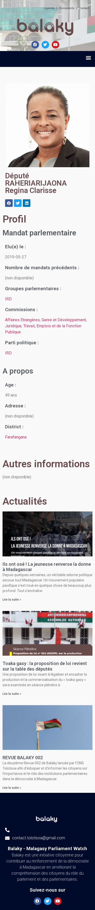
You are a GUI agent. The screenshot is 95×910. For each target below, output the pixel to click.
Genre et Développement (64, 319)
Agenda (49, 8)
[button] (88, 58)
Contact (84, 8)
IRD (8, 299)
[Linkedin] (26, 203)
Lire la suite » (12, 599)
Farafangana (16, 437)
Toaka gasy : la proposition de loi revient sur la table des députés (45, 666)
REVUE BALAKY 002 (23, 757)
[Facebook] (35, 44)
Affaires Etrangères (22, 319)
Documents (66, 8)
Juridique (13, 326)
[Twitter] (18, 203)
